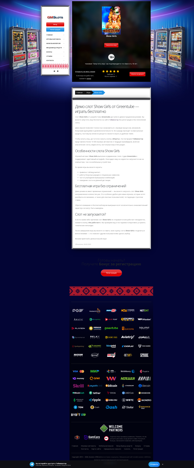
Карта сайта (96, 449)
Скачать (127, 449)
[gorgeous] (118, 71)
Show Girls (98, 92)
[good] (114, 71)
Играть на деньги (137, 74)
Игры (88, 92)
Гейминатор (114, 120)
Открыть (154, 464)
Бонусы (49, 52)
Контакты (50, 60)
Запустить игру (111, 45)
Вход (55, 24)
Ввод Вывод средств (54, 48)
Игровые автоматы (53, 39)
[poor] (107, 71)
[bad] (103, 71)
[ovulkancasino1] (54, 71)
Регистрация (55, 30)
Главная (49, 35)
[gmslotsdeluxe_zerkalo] (57, 71)
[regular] (110, 71)
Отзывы (49, 56)
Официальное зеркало (112, 449)
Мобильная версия (53, 43)
